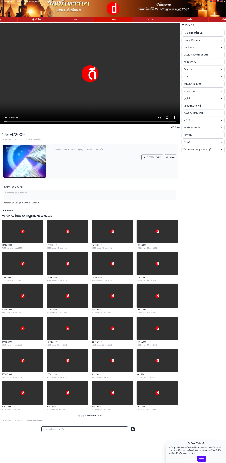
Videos (8, 139)
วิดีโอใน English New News (90, 416)
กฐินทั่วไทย (36, 19)
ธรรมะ (151, 19)
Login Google (15, 202)
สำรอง (177, 127)
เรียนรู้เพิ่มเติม (191, 458)
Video (113, 19)
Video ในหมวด (29, 216)
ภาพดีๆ (189, 19)
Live (75, 19)
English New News (34, 139)
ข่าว (18, 139)
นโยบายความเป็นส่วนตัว (206, 453)
